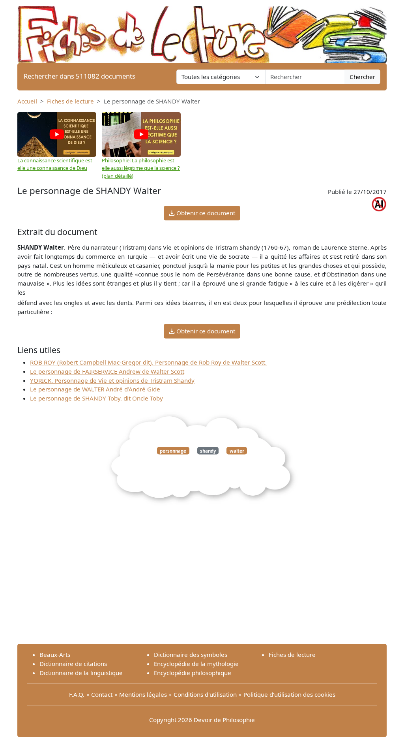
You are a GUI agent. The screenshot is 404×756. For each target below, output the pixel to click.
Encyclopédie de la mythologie (196, 664)
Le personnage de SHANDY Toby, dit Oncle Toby (96, 398)
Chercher (362, 77)
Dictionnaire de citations (73, 664)
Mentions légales (143, 694)
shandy (208, 450)
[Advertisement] (202, 582)
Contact (101, 694)
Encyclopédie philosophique (192, 673)
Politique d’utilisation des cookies (289, 694)
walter (237, 450)
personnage (173, 450)
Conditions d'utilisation (205, 694)
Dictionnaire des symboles (190, 654)
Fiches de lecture (70, 101)
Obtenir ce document (205, 213)
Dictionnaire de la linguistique (81, 673)
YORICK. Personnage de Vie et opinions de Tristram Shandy (112, 380)
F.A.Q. (76, 694)
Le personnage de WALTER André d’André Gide (95, 389)
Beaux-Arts (54, 654)
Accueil (27, 101)
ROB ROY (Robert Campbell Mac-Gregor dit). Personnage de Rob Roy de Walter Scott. (148, 362)
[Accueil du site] (202, 31)
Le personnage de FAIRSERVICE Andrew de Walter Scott (107, 371)
